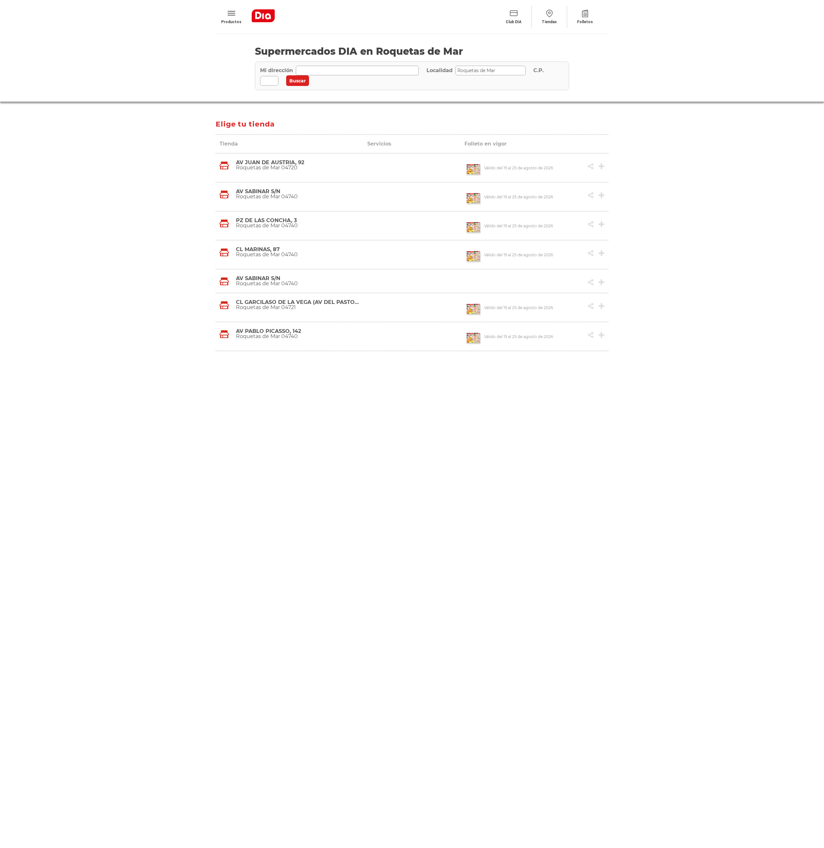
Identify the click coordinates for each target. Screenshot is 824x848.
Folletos (585, 22)
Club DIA (513, 22)
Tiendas (549, 22)
